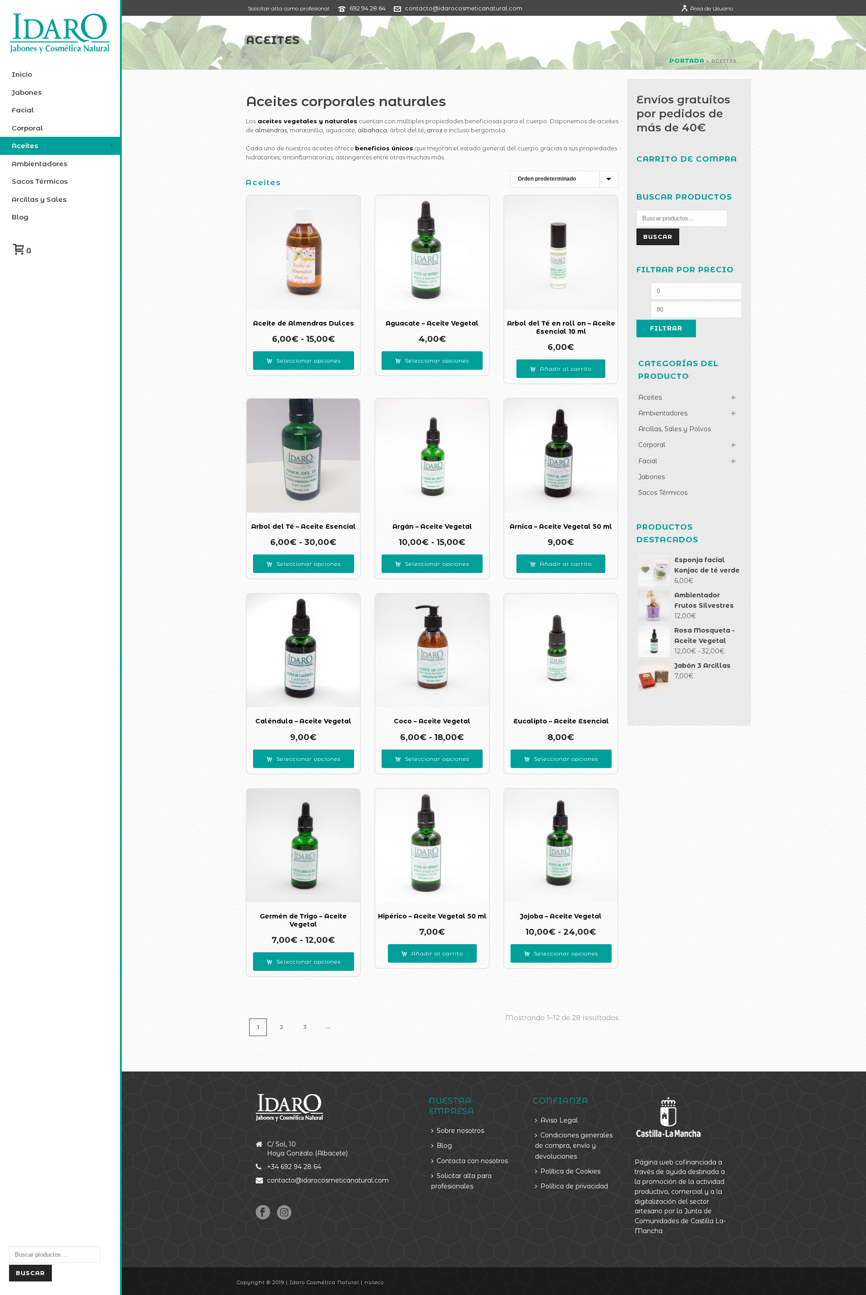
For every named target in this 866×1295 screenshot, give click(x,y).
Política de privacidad (574, 1186)
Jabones (651, 477)
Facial (647, 461)
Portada (687, 60)
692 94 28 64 (368, 8)
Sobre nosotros (460, 1131)
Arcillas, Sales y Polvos (674, 429)
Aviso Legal (559, 1120)
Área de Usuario (711, 8)
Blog (444, 1145)
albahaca (372, 130)
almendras (271, 130)
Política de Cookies (570, 1171)
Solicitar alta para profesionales (461, 1181)
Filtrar (666, 328)
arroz (434, 130)
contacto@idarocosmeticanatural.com (463, 8)
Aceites (650, 397)
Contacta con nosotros (472, 1161)
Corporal (651, 445)
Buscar (30, 1272)
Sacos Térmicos (662, 493)
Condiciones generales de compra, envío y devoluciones (574, 1145)
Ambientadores (662, 413)
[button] (560, 368)
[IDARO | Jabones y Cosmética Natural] (60, 34)
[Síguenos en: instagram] (284, 1212)
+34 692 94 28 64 (294, 1167)
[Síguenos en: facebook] (263, 1212)
